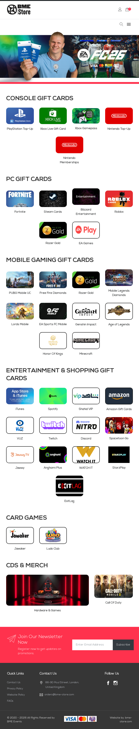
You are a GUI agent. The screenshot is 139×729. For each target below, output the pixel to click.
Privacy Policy (15, 688)
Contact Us (13, 682)
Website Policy (16, 695)
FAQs (10, 701)
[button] (8, 56)
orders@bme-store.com (59, 694)
